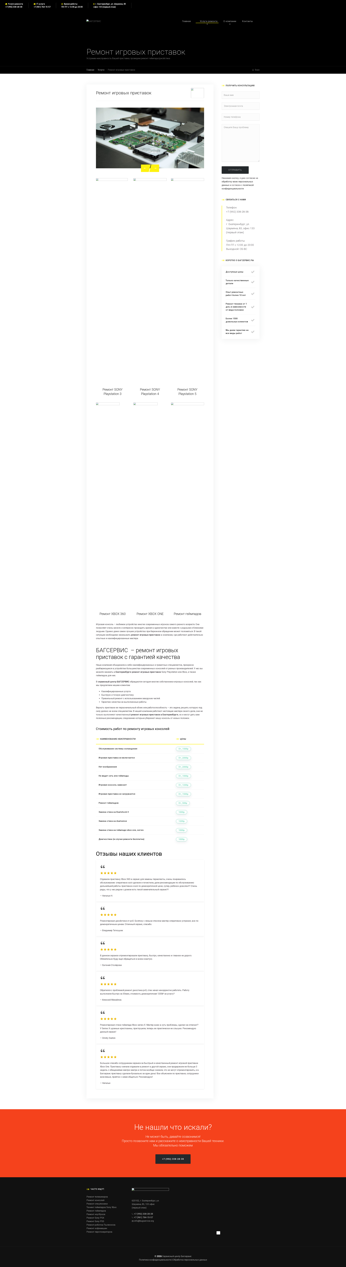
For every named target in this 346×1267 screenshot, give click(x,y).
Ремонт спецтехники (97, 1203)
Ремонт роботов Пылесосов (100, 1225)
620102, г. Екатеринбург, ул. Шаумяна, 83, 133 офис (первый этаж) (145, 1204)
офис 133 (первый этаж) (104, 7)
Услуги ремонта (208, 21)
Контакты (247, 21)
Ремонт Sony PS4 (95, 1218)
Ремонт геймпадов (96, 1211)
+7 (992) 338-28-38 (13, 7)
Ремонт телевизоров (97, 1196)
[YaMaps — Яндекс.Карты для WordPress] (218, 1232)
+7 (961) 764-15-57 (42, 7)
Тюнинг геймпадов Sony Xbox (101, 1207)
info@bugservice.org (144, 1221)
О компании (229, 21)
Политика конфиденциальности (155, 1259)
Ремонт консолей (95, 1200)
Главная (186, 21)
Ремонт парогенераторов (99, 1232)
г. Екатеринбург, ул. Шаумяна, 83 (110, 4)
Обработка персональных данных (190, 1259)
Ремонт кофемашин (96, 1228)
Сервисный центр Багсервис (177, 1256)
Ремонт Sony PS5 (95, 1221)
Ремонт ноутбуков (95, 1214)
